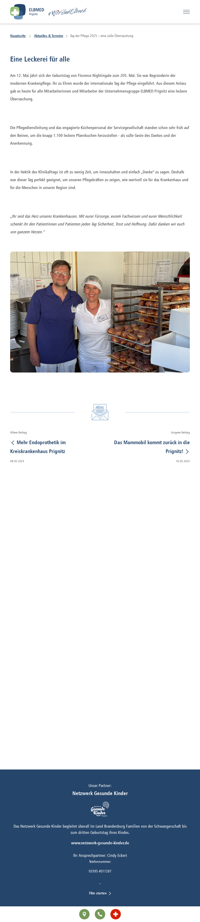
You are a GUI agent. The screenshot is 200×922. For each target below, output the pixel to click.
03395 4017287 (100, 871)
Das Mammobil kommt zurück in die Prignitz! (152, 446)
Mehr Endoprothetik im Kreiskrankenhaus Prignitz (38, 446)
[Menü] (186, 11)
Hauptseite (18, 35)
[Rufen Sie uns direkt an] (100, 914)
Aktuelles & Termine (48, 35)
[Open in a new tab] (115, 914)
